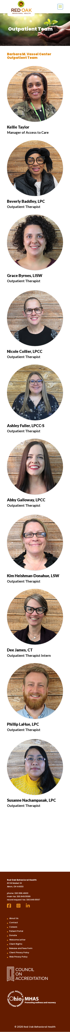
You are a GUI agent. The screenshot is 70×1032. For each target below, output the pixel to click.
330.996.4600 (21, 893)
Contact (13, 922)
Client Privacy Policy (19, 952)
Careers (13, 927)
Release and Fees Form (20, 948)
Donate (13, 935)
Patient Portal (16, 931)
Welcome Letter (17, 939)
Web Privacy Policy (18, 956)
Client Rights (15, 944)
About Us (13, 918)
